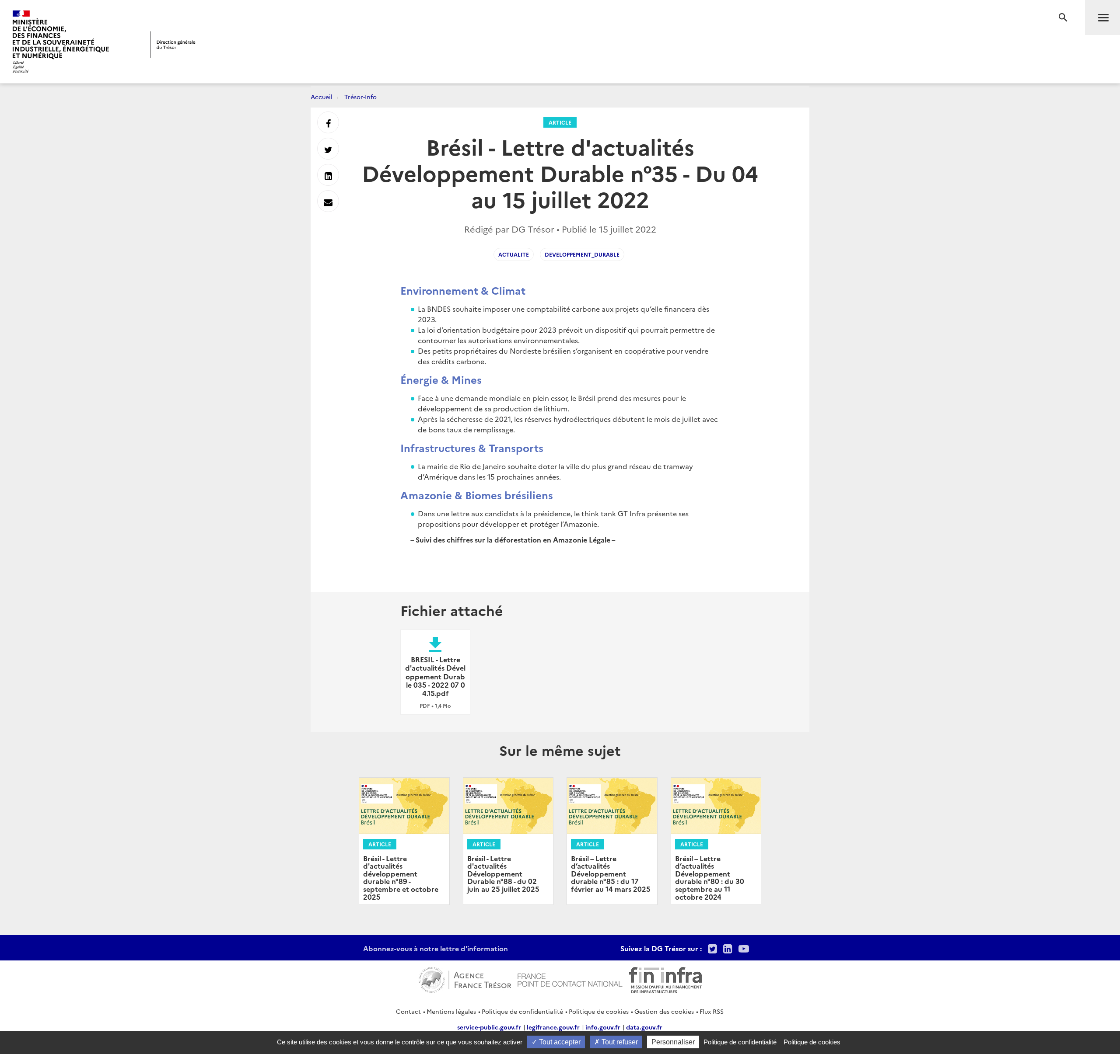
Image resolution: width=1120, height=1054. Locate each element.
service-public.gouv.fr (489, 1027)
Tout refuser (619, 1042)
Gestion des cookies (664, 1011)
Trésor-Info (360, 96)
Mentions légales (451, 1011)
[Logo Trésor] (173, 44)
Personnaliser (673, 1042)
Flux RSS (712, 1011)
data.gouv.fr (644, 1027)
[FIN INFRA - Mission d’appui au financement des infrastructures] (665, 979)
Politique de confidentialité (522, 1011)
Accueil (321, 96)
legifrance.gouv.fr (553, 1027)
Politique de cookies (599, 1011)
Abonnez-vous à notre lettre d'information (435, 948)
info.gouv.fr (602, 1027)
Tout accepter (559, 1042)
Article (560, 122)
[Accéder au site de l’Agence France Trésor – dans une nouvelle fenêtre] (465, 979)
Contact (408, 1011)
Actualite (513, 254)
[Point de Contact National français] (570, 979)
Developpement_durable (582, 254)
